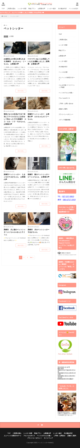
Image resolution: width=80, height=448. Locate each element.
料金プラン (32, 8)
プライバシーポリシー (66, 114)
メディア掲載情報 (64, 120)
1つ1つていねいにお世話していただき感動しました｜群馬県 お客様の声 (39, 61)
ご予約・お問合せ (59, 435)
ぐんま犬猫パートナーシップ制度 (67, 86)
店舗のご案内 (63, 109)
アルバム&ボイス (64, 98)
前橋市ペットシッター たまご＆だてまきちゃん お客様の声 (14, 176)
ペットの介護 (73, 8)
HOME (5, 16)
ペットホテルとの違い (66, 93)
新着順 (6, 36)
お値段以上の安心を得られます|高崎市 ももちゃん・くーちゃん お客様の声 (15, 61)
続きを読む (21, 91)
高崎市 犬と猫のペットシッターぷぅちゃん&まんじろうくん (14, 231)
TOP (3, 8)
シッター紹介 (51, 8)
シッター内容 (22, 8)
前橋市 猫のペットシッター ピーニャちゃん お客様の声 (39, 175)
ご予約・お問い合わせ (66, 103)
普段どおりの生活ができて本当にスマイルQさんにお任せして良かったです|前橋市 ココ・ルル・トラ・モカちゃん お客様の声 (15, 119)
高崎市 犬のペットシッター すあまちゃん (39, 230)
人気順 (11, 36)
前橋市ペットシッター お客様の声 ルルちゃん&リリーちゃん (38, 116)
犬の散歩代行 (62, 8)
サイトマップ (48, 438)
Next (31, 257)
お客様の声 (41, 8)
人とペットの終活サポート (67, 78)
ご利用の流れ (11, 8)
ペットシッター (14, 16)
